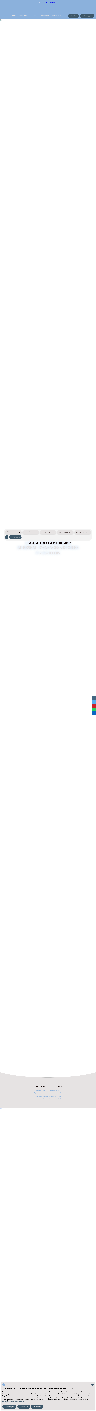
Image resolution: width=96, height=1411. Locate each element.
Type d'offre (9, 531)
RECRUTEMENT (56, 16)
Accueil (13, 16)
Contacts (45, 16)
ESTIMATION (23, 16)
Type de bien (27, 531)
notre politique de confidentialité (13, 1402)
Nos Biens (33, 16)
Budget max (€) (64, 532)
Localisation (46, 532)
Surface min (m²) (82, 532)
